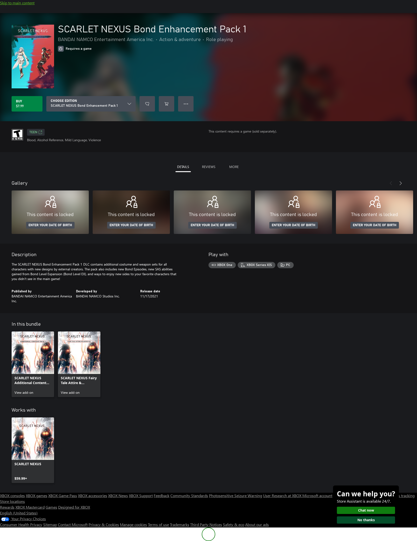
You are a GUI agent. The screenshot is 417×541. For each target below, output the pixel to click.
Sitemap (50, 524)
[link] (33, 364)
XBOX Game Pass (62, 495)
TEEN (33, 132)
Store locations (12, 501)
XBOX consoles (12, 495)
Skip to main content (17, 2)
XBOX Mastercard (30, 507)
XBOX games (36, 495)
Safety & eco (233, 524)
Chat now (366, 510)
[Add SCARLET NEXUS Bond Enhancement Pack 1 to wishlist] (147, 104)
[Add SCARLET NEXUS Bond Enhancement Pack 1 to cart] (166, 104)
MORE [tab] (234, 166)
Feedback (161, 495)
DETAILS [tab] (183, 166)
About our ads (257, 524)
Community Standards (189, 495)
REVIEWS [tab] (208, 166)
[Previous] (391, 183)
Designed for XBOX (74, 507)
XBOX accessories (92, 495)
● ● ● (186, 103)
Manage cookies (133, 524)
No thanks (366, 520)
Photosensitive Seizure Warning (235, 495)
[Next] (400, 183)
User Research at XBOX (282, 495)
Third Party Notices (206, 524)
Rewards (7, 507)
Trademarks (179, 524)
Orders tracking (402, 495)
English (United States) (19, 512)
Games (51, 507)
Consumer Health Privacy (21, 524)
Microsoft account (317, 495)
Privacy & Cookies (104, 524)
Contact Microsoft (73, 524)
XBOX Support (141, 495)
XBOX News (118, 495)
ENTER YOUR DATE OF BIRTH (50, 225)
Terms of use (158, 524)
